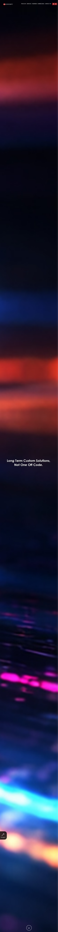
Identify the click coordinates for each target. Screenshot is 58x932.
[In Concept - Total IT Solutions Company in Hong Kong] (8, 4)
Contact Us (48, 3)
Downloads (41, 3)
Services (29, 3)
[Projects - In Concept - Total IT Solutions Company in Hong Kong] (29, 927)
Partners (34, 3)
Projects (23, 3)
